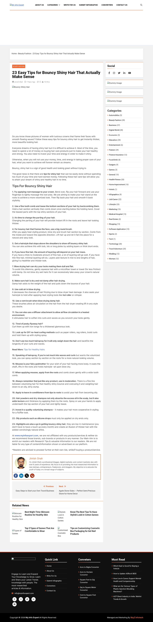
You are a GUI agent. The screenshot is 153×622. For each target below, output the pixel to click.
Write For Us (70, 5)
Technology (113, 244)
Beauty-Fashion (24, 53)
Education (113, 140)
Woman (112, 259)
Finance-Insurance (116, 155)
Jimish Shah (19, 82)
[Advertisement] (76, 28)
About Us (39, 5)
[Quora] (32, 476)
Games (112, 170)
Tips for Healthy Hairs (34, 349)
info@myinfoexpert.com (24, 593)
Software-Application (117, 229)
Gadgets (112, 165)
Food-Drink (113, 160)
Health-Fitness (115, 179)
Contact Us (121, 5)
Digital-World (114, 130)
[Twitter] (27, 476)
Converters (107, 5)
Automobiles (114, 115)
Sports (111, 234)
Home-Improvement (117, 184)
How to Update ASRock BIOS (124, 574)
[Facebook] (16, 476)
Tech (111, 239)
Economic (113, 135)
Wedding (112, 254)
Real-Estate (113, 219)
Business (112, 125)
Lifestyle (112, 204)
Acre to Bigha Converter (89, 567)
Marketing (113, 209)
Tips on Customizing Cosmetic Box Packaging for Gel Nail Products (85, 531)
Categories (52, 5)
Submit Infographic (88, 5)
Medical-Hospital (116, 214)
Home (14, 53)
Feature (112, 150)
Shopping (112, 224)
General (112, 175)
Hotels (111, 189)
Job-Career (113, 199)
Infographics (114, 194)
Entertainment (114, 145)
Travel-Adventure (115, 249)
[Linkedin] (21, 476)
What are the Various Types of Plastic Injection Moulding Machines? (125, 589)
